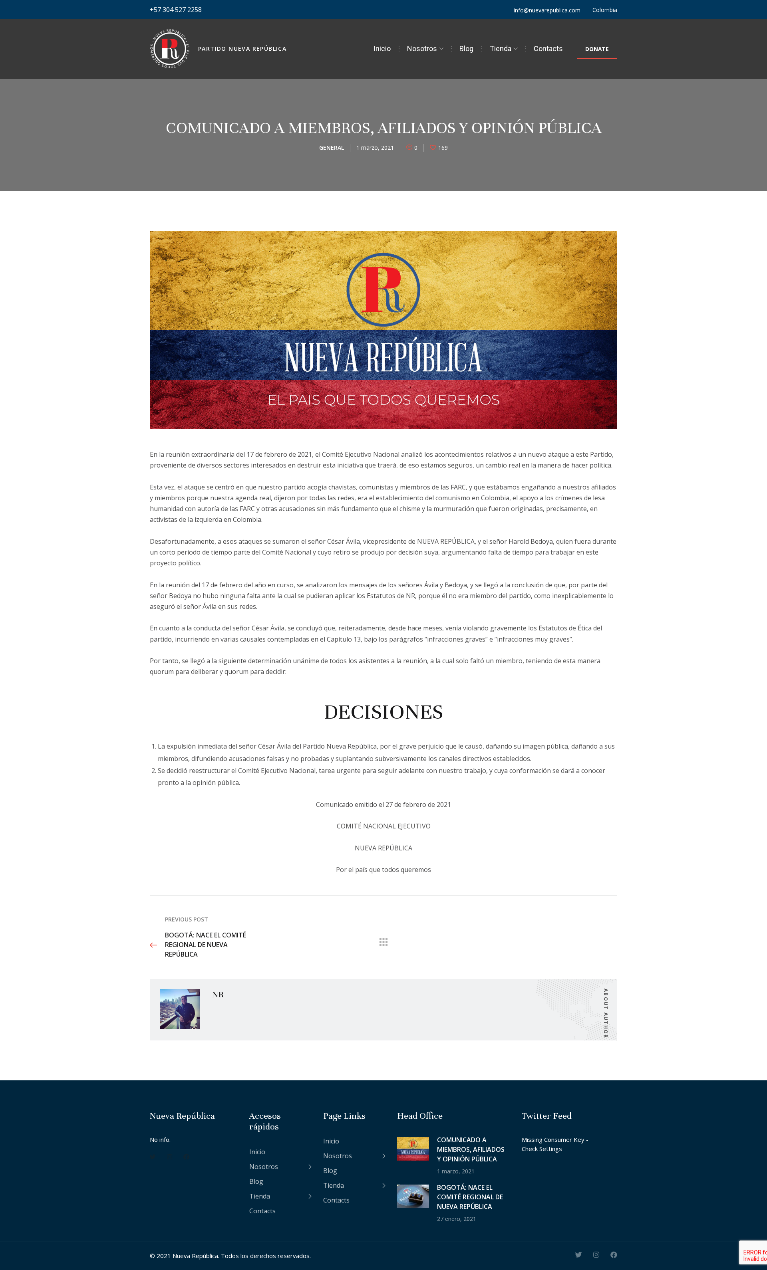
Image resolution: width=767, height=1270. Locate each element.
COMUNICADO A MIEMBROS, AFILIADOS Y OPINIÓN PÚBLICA (471, 1149)
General (331, 147)
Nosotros (422, 48)
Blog (466, 48)
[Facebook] (186, 1156)
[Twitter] (153, 1156)
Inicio (382, 48)
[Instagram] (169, 1156)
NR (218, 994)
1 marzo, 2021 (375, 147)
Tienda (500, 48)
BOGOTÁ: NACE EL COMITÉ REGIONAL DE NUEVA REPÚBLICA (470, 1197)
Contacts (548, 48)
